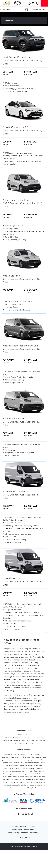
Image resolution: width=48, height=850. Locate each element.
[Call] (37, 3)
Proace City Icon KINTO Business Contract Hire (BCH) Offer (22, 279)
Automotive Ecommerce (29, 846)
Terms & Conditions (27, 826)
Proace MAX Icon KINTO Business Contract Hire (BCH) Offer (22, 581)
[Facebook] (15, 814)
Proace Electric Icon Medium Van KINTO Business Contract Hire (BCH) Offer (22, 349)
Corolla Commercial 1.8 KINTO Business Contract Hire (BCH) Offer (22, 130)
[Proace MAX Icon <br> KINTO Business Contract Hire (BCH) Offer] (24, 561)
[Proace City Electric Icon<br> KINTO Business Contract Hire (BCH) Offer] (24, 183)
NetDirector (15, 846)
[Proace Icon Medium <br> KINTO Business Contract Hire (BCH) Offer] (24, 401)
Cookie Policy (29, 829)
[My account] (29, 3)
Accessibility (34, 832)
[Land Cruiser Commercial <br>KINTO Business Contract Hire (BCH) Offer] (24, 40)
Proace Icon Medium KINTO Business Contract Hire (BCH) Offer (22, 421)
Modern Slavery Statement (17, 832)
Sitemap (15, 826)
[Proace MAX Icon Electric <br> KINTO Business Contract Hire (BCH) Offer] (24, 474)
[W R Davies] (6, 3)
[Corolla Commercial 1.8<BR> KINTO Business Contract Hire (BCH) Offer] (24, 110)
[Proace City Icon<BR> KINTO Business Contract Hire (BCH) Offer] (24, 258)
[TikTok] (32, 814)
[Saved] (33, 3)
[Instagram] (22, 814)
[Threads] (28, 814)
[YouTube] (26, 814)
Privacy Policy (17, 829)
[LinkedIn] (19, 814)
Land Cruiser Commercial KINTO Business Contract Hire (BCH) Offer (22, 60)
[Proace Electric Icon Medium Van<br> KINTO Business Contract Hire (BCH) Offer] (24, 329)
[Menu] (44, 3)
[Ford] (17, 3)
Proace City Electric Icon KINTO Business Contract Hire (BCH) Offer (22, 203)
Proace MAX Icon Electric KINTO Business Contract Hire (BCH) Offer (22, 494)
